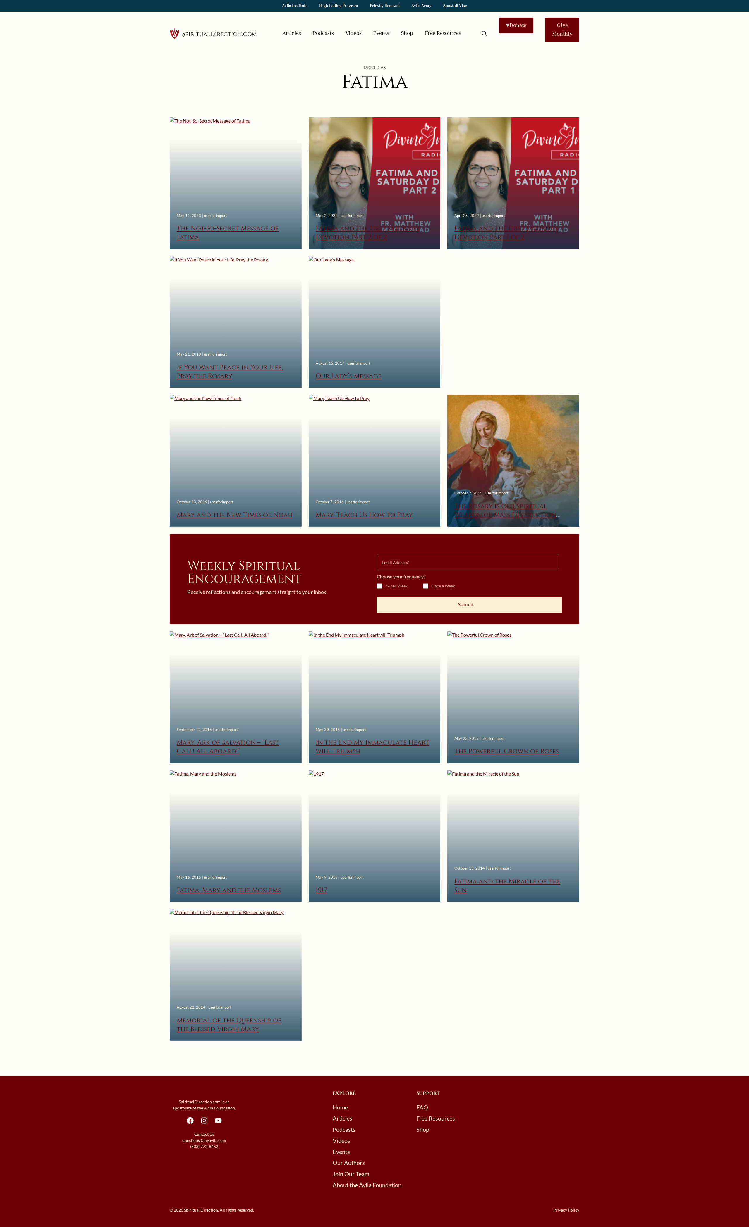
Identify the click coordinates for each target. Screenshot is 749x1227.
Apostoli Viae (455, 5)
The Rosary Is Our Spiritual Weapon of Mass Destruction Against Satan (505, 515)
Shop (407, 33)
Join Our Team (351, 1173)
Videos (354, 33)
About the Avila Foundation (367, 1184)
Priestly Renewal (385, 5)
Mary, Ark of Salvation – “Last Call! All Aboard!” (228, 747)
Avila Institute (294, 5)
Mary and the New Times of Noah (235, 515)
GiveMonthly (562, 30)
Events (381, 33)
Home (340, 1107)
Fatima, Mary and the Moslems (229, 890)
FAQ (422, 1107)
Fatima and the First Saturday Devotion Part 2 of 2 (368, 233)
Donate (516, 25)
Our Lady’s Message (349, 376)
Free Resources (443, 33)
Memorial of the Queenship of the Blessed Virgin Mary (229, 1024)
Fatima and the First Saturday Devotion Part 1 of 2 (506, 233)
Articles (291, 33)
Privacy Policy (566, 1209)
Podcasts (323, 33)
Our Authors (349, 1162)
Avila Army (421, 5)
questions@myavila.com (204, 1140)
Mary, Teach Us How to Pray (364, 515)
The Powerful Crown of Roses (506, 751)
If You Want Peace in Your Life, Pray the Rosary (230, 371)
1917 (321, 890)
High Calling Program (338, 5)
